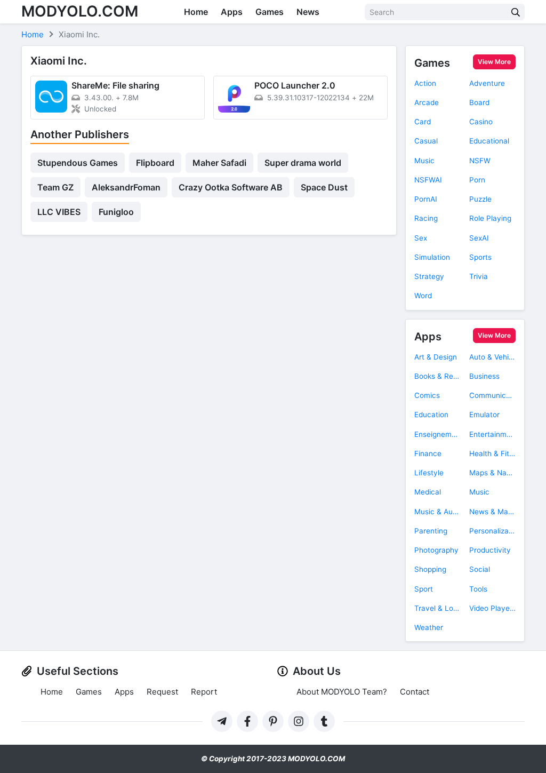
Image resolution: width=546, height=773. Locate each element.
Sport (423, 589)
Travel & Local (437, 608)
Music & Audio (437, 511)
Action (425, 83)
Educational (489, 141)
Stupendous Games (77, 162)
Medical (427, 492)
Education (431, 414)
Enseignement (437, 434)
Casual (426, 141)
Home (196, 11)
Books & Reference (437, 376)
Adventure (487, 83)
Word (423, 295)
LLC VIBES (59, 211)
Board (479, 102)
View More (494, 62)
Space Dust (324, 187)
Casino (481, 121)
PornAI (425, 199)
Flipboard (155, 162)
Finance (427, 453)
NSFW (480, 160)
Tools (478, 589)
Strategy (429, 276)
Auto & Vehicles (492, 357)
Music (424, 160)
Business (484, 376)
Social (479, 569)
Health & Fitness (492, 453)
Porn (477, 180)
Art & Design (435, 357)
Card (422, 121)
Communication (492, 395)
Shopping (430, 569)
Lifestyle (429, 472)
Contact (414, 692)
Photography (436, 550)
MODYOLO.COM (79, 11)
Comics (427, 395)
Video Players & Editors (492, 608)
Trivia (478, 276)
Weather (428, 627)
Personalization (492, 531)
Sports (480, 257)
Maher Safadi (219, 162)
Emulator (484, 414)
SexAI (479, 238)
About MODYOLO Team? (341, 692)
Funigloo (116, 211)
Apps (232, 11)
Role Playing (490, 218)
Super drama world (302, 162)
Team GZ (55, 187)
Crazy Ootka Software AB (231, 187)
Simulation (432, 257)
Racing (426, 218)
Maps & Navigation (492, 472)
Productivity (490, 550)
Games (269, 11)
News (307, 11)
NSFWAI (428, 180)
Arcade (426, 102)
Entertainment (492, 434)
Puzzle (480, 199)
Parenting (430, 531)
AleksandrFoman (126, 187)
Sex (420, 238)
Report (204, 692)
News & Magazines (492, 511)
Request (162, 692)
